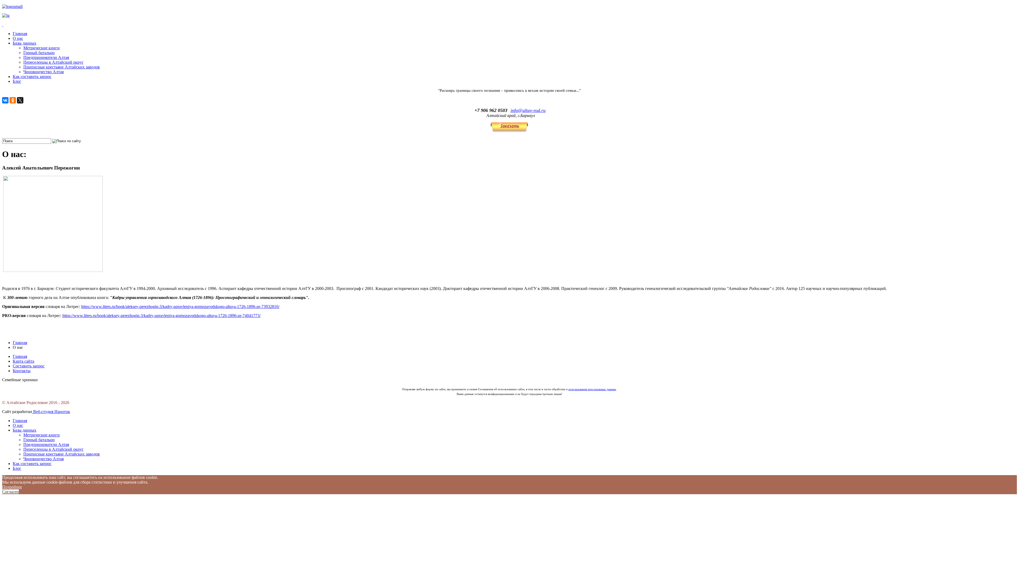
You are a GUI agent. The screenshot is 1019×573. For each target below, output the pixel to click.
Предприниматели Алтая (46, 57)
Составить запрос (29, 366)
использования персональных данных (592, 389)
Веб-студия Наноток (51, 411)
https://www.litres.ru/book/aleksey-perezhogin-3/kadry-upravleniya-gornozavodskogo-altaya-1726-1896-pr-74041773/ (161, 315)
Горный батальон (39, 52)
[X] (20, 100)
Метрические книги (41, 48)
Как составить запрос (32, 76)
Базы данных (24, 43)
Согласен (10, 491)
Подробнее (12, 487)
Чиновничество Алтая (43, 72)
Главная (20, 33)
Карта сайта (23, 361)
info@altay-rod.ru (528, 110)
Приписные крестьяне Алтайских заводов (61, 67)
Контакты (22, 370)
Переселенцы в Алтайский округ (53, 62)
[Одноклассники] (13, 100)
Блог (17, 81)
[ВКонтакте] (5, 100)
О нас (18, 38)
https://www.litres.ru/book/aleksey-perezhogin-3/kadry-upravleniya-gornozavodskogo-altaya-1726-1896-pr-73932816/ (180, 306)
